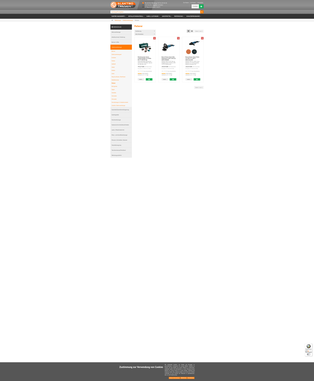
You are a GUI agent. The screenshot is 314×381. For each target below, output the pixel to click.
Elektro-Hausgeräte (118, 16)
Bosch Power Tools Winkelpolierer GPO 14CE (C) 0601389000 (169, 58)
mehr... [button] (141, 79)
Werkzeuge (117, 27)
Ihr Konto (193, 2)
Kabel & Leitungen (153, 16)
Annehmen (191, 378)
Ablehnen (183, 378)
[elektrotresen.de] (123, 5)
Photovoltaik (178, 16)
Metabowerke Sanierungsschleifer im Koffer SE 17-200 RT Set (144, 58)
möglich (152, 7)
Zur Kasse (186, 2)
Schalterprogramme (193, 16)
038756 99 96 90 (156, 3)
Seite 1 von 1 (199, 31)
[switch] (308, 354)
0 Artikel (195, 6)
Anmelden (200, 2)
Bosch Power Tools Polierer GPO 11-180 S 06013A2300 (192, 58)
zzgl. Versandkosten (148, 71)
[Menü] (311, 344)
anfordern (154, 5)
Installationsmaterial (135, 16)
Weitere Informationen (174, 378)
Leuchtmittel (166, 16)
